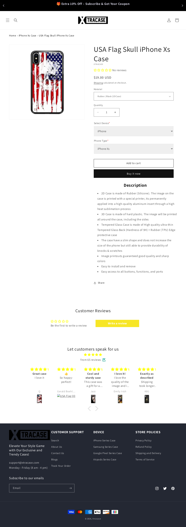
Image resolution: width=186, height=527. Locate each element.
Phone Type (101, 140)
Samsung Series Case (105, 446)
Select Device (102, 123)
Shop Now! (121, 5)
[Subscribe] (70, 488)
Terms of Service (145, 459)
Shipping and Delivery (148, 453)
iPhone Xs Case (27, 35)
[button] (8, 20)
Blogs (54, 459)
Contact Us (57, 453)
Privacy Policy (143, 440)
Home (12, 35)
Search (55, 440)
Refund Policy (144, 446)
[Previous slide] (3, 5)
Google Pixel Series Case (107, 453)
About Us (56, 446)
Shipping (98, 82)
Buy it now (134, 173)
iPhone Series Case (104, 440)
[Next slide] (182, 5)
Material (98, 89)
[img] (93, 354)
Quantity (98, 105)
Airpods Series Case (104, 459)
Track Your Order (61, 465)
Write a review (117, 323)
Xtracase (96, 518)
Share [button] (101, 282)
